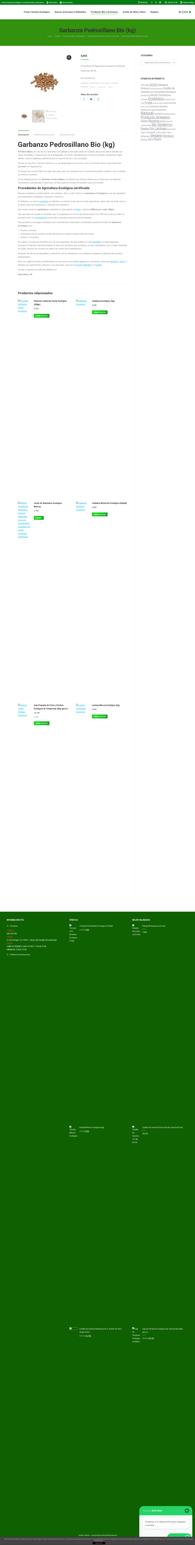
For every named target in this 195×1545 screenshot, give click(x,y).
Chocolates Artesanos (165, 91)
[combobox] (159, 62)
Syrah (143, 132)
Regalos (153, 120)
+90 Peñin (145, 85)
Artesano (145, 88)
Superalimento (171, 129)
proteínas (44, 201)
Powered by (147, 1511)
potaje (99, 265)
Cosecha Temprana (158, 95)
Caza (151, 92)
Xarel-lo (144, 139)
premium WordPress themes (106, 1535)
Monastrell (161, 110)
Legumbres (101, 87)
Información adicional (44, 134)
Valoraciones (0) (67, 134)
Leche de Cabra (158, 103)
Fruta (148, 102)
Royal (168, 121)
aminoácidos (41, 217)
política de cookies (165, 1539)
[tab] (23, 133)
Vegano (110, 87)
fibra (78, 209)
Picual (164, 114)
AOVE (153, 84)
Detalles (39, 518)
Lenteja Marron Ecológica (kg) (106, 705)
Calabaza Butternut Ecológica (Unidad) (109, 503)
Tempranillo (150, 132)
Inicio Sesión (67, 2)
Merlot (153, 110)
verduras (114, 261)
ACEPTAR (99, 1543)
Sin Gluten (159, 124)
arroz (122, 261)
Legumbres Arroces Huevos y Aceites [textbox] (159, 62)
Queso (144, 120)
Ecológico (93, 87)
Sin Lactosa (158, 128)
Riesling (163, 121)
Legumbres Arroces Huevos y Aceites (103, 83)
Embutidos (167, 99)
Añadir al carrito (42, 316)
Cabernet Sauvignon (156, 88)
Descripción (23, 134)
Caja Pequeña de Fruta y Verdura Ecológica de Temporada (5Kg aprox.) (51, 707)
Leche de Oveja (169, 103)
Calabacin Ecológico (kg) (103, 301)
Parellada (158, 114)
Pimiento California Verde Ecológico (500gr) (50, 303)
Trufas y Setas (161, 132)
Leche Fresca (145, 106)
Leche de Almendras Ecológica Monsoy (48, 505)
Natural (147, 113)
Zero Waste (154, 139)
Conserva (144, 95)
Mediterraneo (146, 110)
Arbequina (162, 84)
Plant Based (171, 114)
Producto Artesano (155, 117)
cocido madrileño (84, 265)
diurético (97, 242)
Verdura (168, 136)
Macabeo (164, 106)
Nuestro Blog (188, 2)
